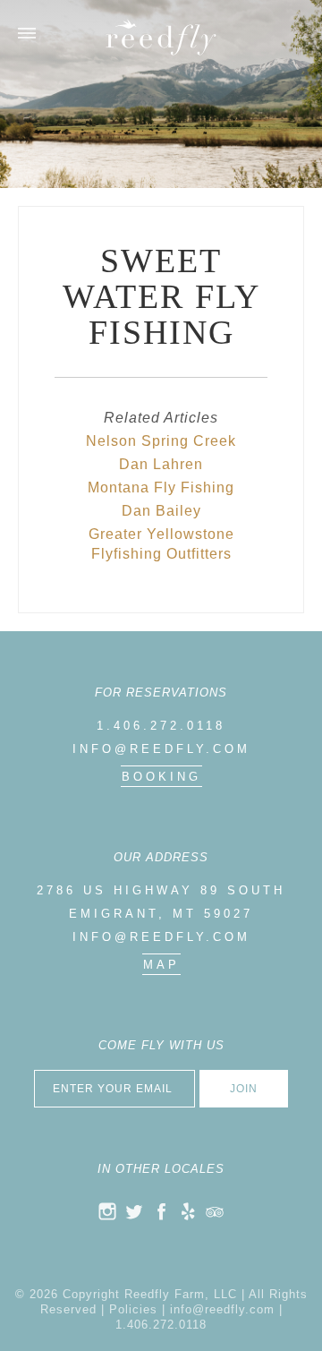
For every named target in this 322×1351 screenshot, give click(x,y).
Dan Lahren (161, 464)
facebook (161, 1211)
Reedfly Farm (161, 37)
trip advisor (215, 1211)
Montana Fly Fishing (161, 487)
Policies (133, 1309)
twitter (134, 1211)
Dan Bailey (161, 510)
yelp (188, 1211)
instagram (107, 1211)
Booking (161, 776)
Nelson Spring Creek (161, 441)
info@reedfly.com (161, 749)
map (161, 964)
